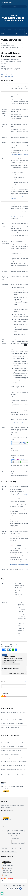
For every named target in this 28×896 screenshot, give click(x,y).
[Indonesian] (6, 878)
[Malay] (9, 878)
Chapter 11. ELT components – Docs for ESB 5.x (12, 723)
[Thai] (11, 878)
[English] (3, 878)
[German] (5, 878)
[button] (26, 2)
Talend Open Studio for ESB (9, 662)
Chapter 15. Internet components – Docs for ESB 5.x (13, 712)
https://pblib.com (5, 815)
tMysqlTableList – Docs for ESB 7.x (12, 668)
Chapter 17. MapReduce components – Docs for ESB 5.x (13, 765)
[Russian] (10, 878)
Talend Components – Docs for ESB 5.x (10, 727)
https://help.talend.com (19, 422)
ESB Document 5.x (14, 835)
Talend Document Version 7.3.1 (10, 660)
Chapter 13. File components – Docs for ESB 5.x (12, 719)
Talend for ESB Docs (7, 29)
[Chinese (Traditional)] (1, 878)
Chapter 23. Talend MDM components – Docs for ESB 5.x (14, 761)
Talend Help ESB (4, 848)
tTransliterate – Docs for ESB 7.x (16, 673)
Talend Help (20, 660)
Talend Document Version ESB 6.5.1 (9, 845)
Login (14, 6)
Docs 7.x (16, 29)
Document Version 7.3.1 (8, 658)
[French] (4, 878)
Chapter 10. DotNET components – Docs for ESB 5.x (12, 774)
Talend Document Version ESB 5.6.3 (18, 843)
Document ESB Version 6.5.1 (14, 833)
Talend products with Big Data (8, 74)
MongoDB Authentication (16, 216)
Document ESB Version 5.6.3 (19, 830)
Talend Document (18, 658)
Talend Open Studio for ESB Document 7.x (12, 664)
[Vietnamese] (12, 878)
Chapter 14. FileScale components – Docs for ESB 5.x (13, 716)
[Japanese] (7, 878)
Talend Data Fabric (8, 76)
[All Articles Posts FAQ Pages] (14, 33)
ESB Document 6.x (15, 838)
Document (6, 656)
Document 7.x (12, 656)
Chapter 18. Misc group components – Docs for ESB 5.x (13, 758)
